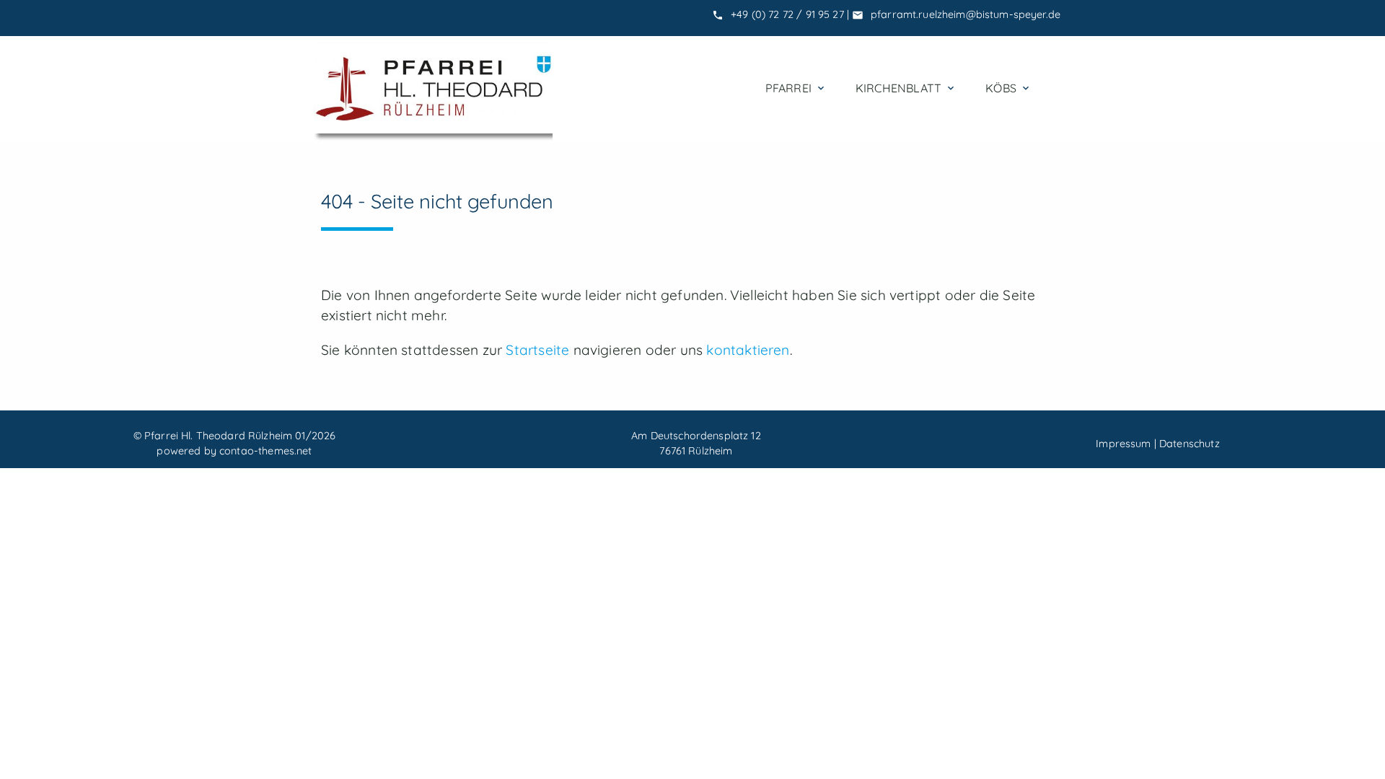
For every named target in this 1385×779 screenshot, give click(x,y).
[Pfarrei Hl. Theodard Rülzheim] (433, 88)
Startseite (537, 349)
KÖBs (1008, 88)
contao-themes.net (265, 450)
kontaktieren (747, 349)
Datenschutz (1189, 443)
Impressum (1123, 443)
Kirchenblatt (906, 88)
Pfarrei (796, 88)
